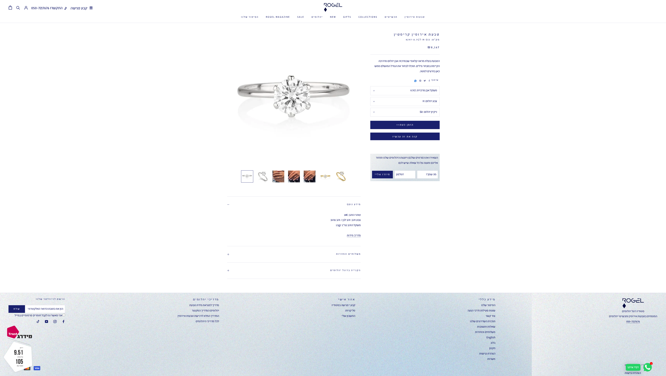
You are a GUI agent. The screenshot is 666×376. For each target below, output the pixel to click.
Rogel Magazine (278, 17)
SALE (300, 17)
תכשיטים (391, 17)
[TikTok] (38, 321)
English (490, 337)
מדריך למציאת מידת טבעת (204, 305)
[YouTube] (46, 321)
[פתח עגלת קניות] (10, 8)
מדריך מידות (354, 235)
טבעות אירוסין (415, 17)
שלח (17, 309)
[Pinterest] (420, 81)
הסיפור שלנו (250, 17)
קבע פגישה (79, 8)
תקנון (492, 348)
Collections (367, 17)
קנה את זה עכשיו (404, 136)
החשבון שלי (348, 316)
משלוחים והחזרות (348, 254)
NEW (333, 17)
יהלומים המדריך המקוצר (205, 310)
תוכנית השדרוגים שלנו (482, 321)
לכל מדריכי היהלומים (207, 321)
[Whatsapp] (415, 80)
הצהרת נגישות (487, 354)
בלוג (493, 343)
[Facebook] (429, 81)
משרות (491, 359)
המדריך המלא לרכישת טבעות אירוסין (198, 316)
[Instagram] (55, 321)
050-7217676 (40, 8)
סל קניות (350, 310)
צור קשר (490, 316)
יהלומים (317, 17)
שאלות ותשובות (486, 327)
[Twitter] (425, 81)
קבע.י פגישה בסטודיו (343, 305)
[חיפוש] (18, 7)
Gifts (347, 17)
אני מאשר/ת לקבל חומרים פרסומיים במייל (39, 315)
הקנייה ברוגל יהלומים (345, 270)
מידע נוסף (354, 204)
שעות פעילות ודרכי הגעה (481, 310)
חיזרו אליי (382, 174)
